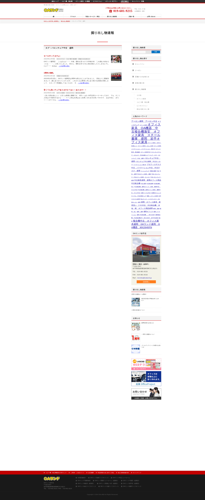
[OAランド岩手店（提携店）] (54, 11)
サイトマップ (137, 472)
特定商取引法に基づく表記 (106, 472)
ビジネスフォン (97, 1)
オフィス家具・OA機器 (83, 1)
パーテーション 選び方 (139, 164)
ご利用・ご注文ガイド (77, 472)
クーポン (138, 70)
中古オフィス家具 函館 (144, 174)
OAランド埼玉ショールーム (121, 477)
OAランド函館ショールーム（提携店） (107, 480)
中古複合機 (150, 183)
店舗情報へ (146, 282)
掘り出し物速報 (65, 21)
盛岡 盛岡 (140, 211)
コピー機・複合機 (67, 1)
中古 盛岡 (143, 183)
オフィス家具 (61, 93)
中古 (158, 171)
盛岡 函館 (156, 208)
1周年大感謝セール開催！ (139, 294)
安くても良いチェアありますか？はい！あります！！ (65, 90)
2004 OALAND (100, 494)
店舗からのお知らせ (84, 59)
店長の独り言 (139, 83)
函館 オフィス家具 (152, 196)
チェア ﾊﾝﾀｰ (153, 155)
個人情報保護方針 (123, 472)
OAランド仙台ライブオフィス (87, 486)
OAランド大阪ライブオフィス (109, 486)
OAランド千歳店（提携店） (131, 480)
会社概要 (91, 472)
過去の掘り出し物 (143, 109)
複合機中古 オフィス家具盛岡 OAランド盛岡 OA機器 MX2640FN (145, 224)
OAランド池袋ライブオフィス (99, 477)
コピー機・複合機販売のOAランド (56, 472)
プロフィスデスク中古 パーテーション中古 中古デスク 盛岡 (146, 167)
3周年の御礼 (49, 73)
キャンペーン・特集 (138, 1)
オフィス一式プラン (111, 1)
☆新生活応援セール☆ (138, 310)
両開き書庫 (153, 171)
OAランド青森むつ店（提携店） (109, 483)
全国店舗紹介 (125, 1)
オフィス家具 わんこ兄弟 (145, 145)
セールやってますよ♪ (52, 56)
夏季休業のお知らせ (147, 323)
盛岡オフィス (148, 211)
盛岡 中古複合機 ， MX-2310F (146, 214)
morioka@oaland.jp (144, 278)
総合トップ (55, 1)
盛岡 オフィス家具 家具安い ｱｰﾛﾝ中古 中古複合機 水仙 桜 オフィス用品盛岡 (146, 205)
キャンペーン (61, 59)
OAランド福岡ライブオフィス (132, 486)
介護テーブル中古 (146, 192)
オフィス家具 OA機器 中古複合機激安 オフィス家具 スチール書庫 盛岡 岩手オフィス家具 (146, 133)
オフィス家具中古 (146, 152)
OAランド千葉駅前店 (84, 480)
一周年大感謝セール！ (148, 334)
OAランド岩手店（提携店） (51, 21)
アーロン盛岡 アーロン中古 (144, 121)
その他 (139, 95)
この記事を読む (64, 66)
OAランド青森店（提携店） (86, 483)
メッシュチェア (145, 171)
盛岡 (139, 202)
